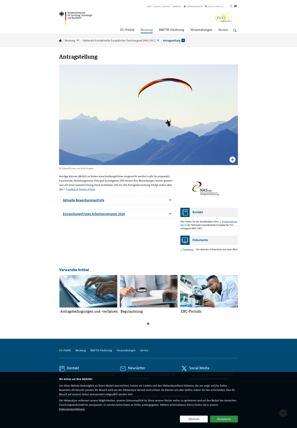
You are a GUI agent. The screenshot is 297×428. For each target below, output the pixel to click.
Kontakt (166, 6)
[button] (78, 40)
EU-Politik (65, 350)
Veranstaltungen (126, 350)
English (157, 6)
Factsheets (188, 249)
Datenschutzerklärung (71, 409)
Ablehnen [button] (194, 419)
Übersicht (177, 6)
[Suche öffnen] (235, 30)
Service (144, 350)
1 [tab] (148, 324)
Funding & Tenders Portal (80, 189)
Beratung (70, 40)
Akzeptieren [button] (224, 419)
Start (149, 6)
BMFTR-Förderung (101, 350)
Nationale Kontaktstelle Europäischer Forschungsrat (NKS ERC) (119, 40)
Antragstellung (171, 40)
